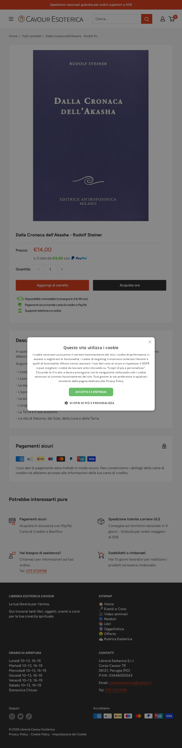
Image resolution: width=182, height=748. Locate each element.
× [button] (149, 342)
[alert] (91, 374)
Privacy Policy (114, 381)
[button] (91, 403)
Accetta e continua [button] (90, 392)
